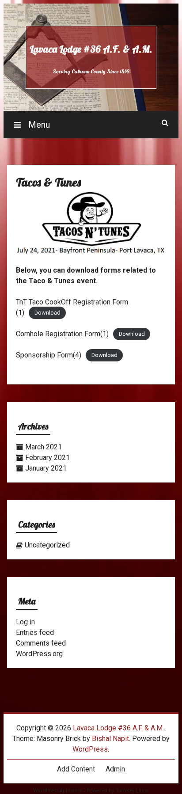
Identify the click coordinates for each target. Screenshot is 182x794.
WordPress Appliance (57, 790)
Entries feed (35, 632)
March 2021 (43, 447)
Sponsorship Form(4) (48, 355)
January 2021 (46, 468)
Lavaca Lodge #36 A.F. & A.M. (91, 49)
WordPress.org (39, 654)
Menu (38, 124)
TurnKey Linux (132, 790)
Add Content (76, 769)
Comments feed (41, 643)
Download (47, 313)
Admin (115, 769)
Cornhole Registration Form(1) (62, 334)
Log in (25, 622)
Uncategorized (47, 545)
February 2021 (47, 457)
